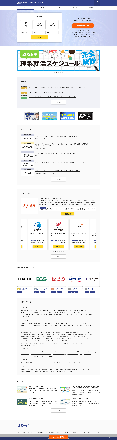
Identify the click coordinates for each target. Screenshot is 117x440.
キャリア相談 (75, 7)
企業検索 (42, 7)
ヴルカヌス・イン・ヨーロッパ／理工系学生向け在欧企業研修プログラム (57, 171)
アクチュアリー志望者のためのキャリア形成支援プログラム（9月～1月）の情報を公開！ (52, 97)
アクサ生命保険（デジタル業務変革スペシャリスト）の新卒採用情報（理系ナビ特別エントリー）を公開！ (57, 87)
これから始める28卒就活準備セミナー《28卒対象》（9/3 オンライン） (56, 153)
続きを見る (67, 214)
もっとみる (58, 256)
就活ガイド (91, 7)
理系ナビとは (21, 432)
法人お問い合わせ (50, 432)
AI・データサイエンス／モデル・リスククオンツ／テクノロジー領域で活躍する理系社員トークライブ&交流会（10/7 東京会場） (65, 145)
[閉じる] (110, 437)
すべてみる (58, 102)
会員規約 (66, 432)
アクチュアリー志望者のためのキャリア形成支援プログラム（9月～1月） (57, 136)
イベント (58, 7)
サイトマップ (97, 432)
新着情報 (29, 432)
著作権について (74, 432)
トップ (25, 7)
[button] (54, 72)
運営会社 (59, 432)
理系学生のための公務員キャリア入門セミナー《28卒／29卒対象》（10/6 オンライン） (61, 162)
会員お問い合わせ (38, 432)
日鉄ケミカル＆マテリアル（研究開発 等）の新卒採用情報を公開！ (46, 92)
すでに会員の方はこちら (83, 30)
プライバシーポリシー (86, 432)
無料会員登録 (84, 25)
